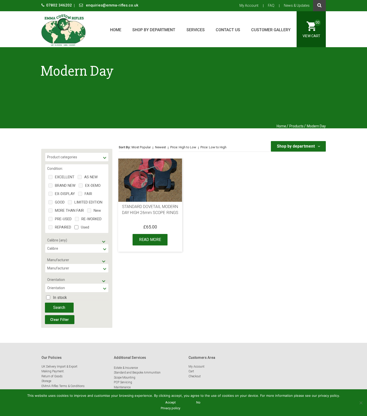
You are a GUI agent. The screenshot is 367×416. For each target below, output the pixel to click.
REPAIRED (63, 227)
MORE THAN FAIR (69, 210)
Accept (170, 402)
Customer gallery (271, 29)
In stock (60, 297)
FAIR (88, 194)
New (97, 210)
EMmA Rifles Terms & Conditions (63, 386)
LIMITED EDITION (88, 202)
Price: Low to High (213, 147)
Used (85, 227)
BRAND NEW (65, 185)
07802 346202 (59, 5)
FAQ (271, 5)
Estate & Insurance (126, 368)
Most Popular (141, 147)
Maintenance (122, 387)
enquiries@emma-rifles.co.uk (111, 5)
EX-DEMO (93, 185)
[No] (360, 402)
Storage (46, 381)
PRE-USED (63, 219)
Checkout (194, 376)
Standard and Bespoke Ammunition (137, 372)
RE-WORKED (91, 219)
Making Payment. (52, 371)
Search (59, 307)
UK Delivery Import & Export (59, 366)
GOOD (60, 202)
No (198, 402)
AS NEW (91, 177)
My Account (248, 5)
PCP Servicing (123, 382)
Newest (160, 147)
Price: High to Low (183, 147)
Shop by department (153, 29)
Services (195, 29)
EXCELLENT (64, 177)
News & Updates (297, 5)
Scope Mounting (124, 377)
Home (115, 29)
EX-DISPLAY (65, 194)
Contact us (228, 29)
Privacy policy (170, 408)
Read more (150, 239)
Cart (191, 371)
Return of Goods (52, 376)
